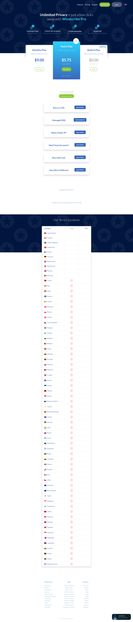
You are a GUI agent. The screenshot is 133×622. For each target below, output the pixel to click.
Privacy (86, 587)
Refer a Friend (48, 594)
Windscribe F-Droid (69, 607)
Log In (117, 5)
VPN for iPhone (68, 592)
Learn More (80, 107)
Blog (87, 596)
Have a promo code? (66, 96)
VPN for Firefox (68, 598)
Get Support (48, 590)
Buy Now (39, 69)
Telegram (85, 607)
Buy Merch (48, 600)
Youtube (86, 598)
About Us (85, 585)
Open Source (48, 605)
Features (80, 5)
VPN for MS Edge (69, 600)
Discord (86, 605)
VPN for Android (69, 594)
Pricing (87, 5)
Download (104, 5)
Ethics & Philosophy (50, 596)
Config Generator (75, 31)
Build (93, 69)
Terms (86, 590)
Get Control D (80, 120)
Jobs (87, 594)
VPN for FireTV (69, 603)
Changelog (47, 598)
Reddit (86, 600)
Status (46, 603)
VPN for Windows (69, 585)
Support (95, 5)
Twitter (86, 603)
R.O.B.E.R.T (98, 31)
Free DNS (47, 607)
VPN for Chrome (69, 596)
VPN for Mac (69, 587)
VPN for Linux (69, 590)
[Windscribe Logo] (13, 4)
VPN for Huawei (69, 605)
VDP (87, 592)
